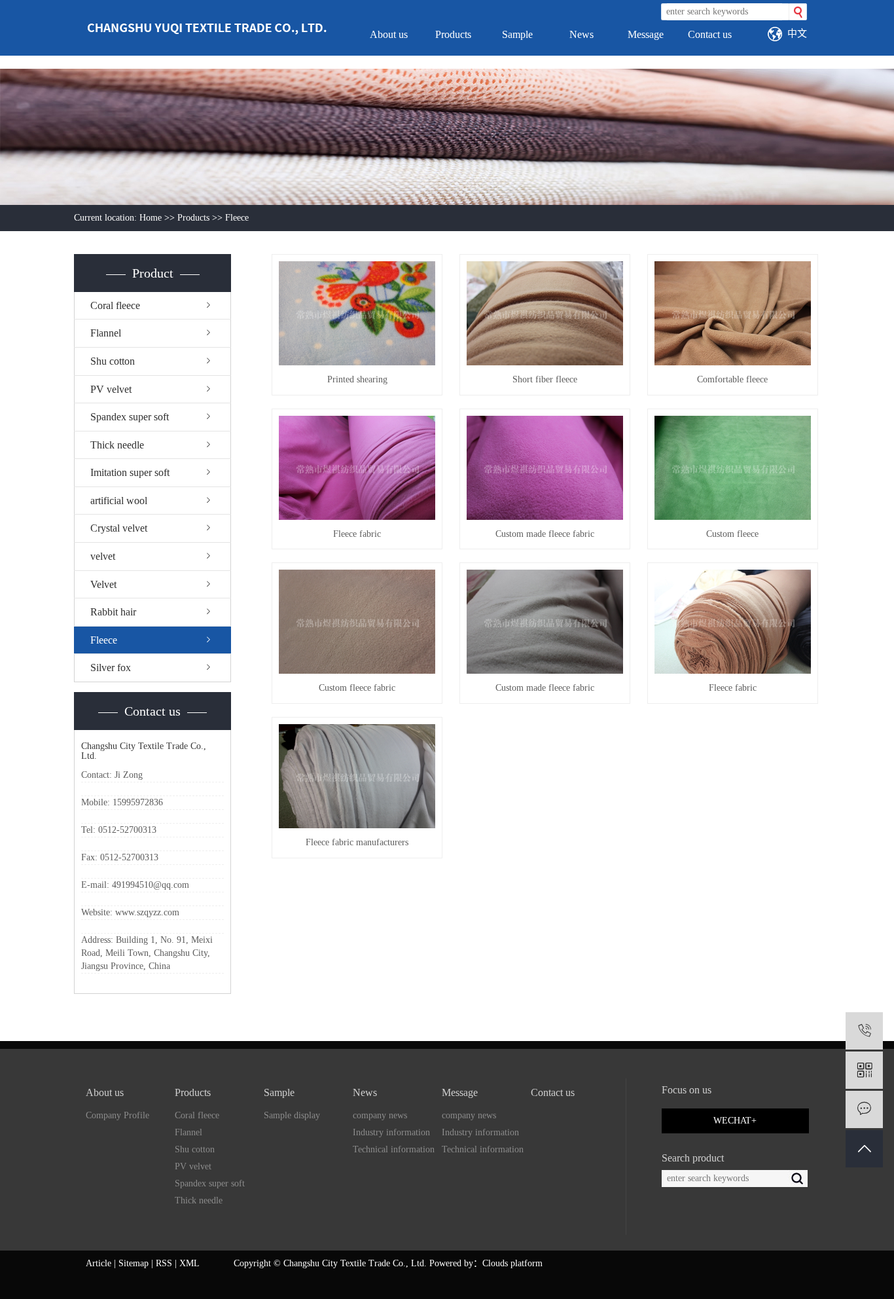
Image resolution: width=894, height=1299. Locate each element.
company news (380, 1115)
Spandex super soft (129, 416)
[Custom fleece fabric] (357, 622)
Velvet (103, 584)
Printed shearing (357, 379)
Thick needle (117, 444)
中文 (797, 33)
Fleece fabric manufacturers (357, 842)
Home (150, 218)
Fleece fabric (357, 534)
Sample (517, 34)
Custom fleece (732, 534)
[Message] (864, 1109)
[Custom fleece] (732, 468)
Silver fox (110, 667)
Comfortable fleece (732, 379)
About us (389, 34)
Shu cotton (112, 361)
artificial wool (118, 500)
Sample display (292, 1115)
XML (189, 1263)
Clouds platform (512, 1263)
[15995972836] (864, 1031)
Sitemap (133, 1263)
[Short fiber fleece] (545, 313)
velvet (102, 556)
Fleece (237, 218)
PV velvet (111, 389)
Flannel (105, 332)
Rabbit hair (113, 611)
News (581, 34)
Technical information (394, 1149)
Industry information (391, 1132)
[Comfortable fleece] (732, 313)
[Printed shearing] (357, 313)
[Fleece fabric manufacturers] (357, 776)
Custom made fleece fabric (544, 534)
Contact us (710, 34)
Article (98, 1263)
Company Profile (117, 1115)
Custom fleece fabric (357, 688)
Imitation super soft (130, 472)
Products (453, 34)
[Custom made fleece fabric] (545, 468)
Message (646, 34)
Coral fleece (115, 305)
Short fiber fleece (544, 379)
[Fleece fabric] (357, 468)
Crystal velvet (118, 528)
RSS (164, 1263)
